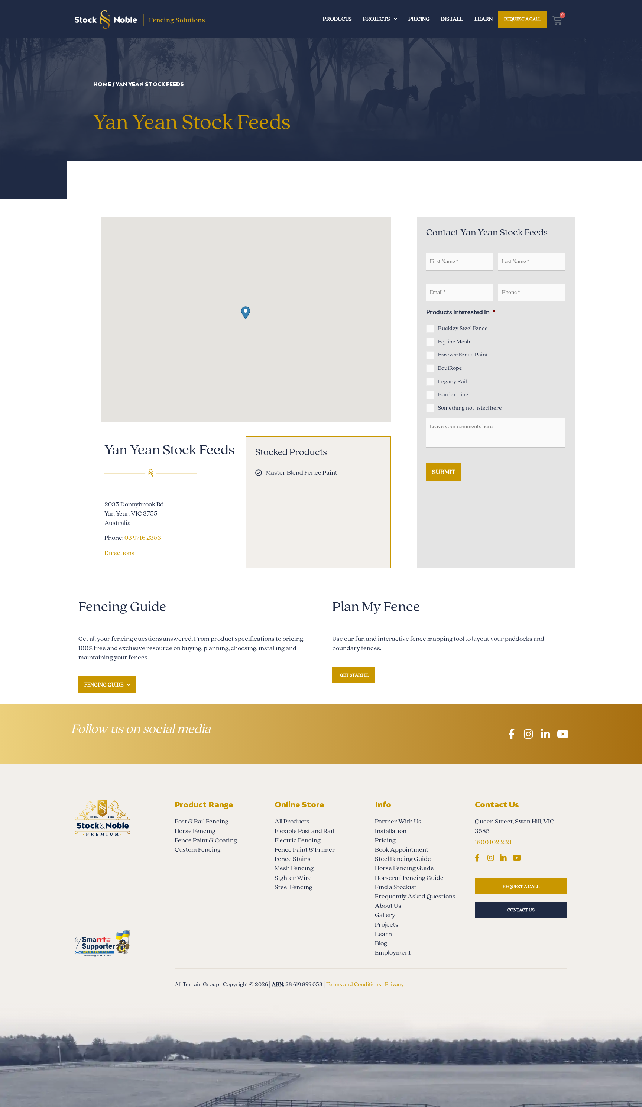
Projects (376, 19)
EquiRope (450, 368)
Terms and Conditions (353, 984)
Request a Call (522, 19)
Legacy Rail (452, 381)
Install (452, 19)
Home (102, 84)
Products (337, 19)
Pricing (419, 19)
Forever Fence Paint (463, 354)
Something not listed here (470, 408)
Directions (119, 553)
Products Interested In (460, 312)
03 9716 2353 (142, 537)
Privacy (394, 984)
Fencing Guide (103, 684)
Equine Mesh (454, 341)
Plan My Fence (376, 607)
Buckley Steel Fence (463, 328)
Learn (483, 19)
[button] (245, 312)
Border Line (453, 394)
